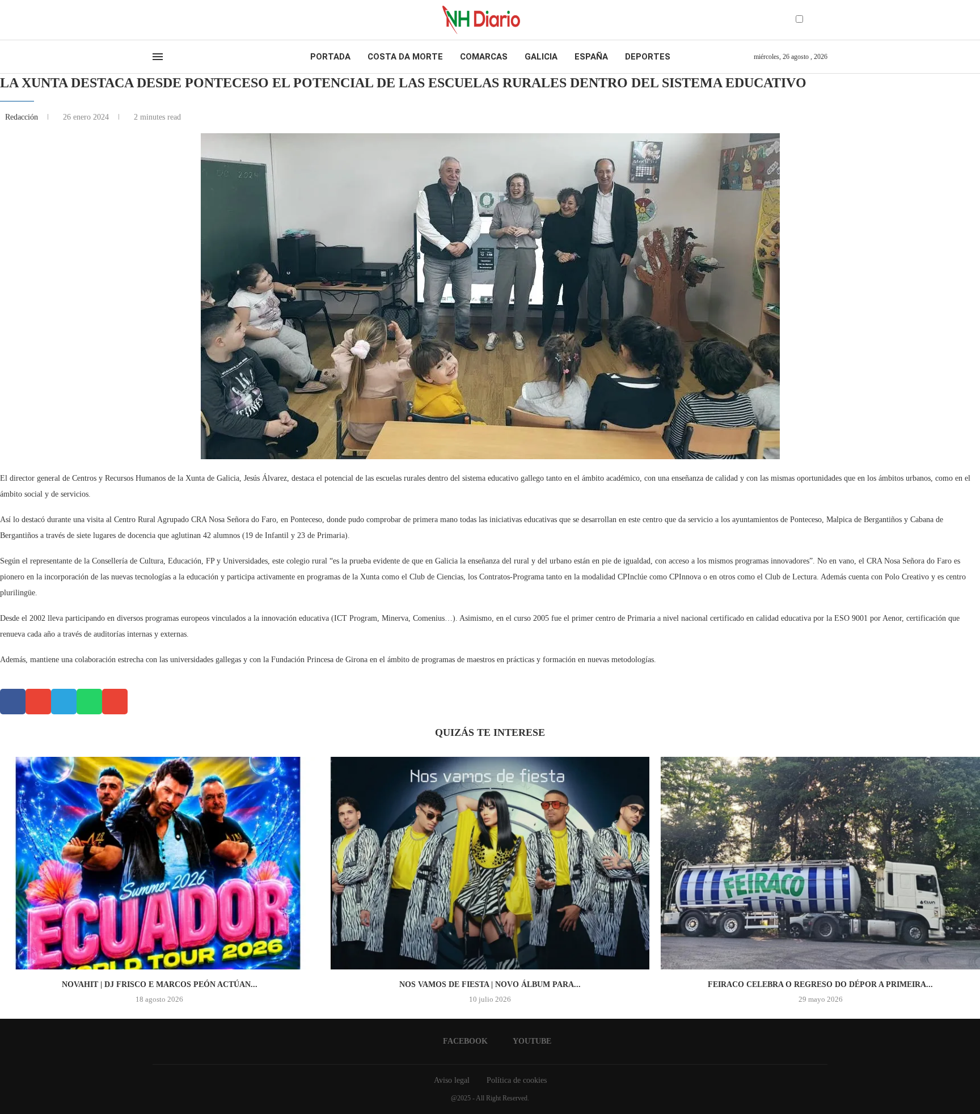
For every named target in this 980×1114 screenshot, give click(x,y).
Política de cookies (517, 1080)
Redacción (22, 117)
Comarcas (484, 57)
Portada (330, 57)
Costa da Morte (405, 57)
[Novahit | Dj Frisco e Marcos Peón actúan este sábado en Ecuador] (159, 863)
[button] (13, 701)
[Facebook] (156, 19)
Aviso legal (452, 1080)
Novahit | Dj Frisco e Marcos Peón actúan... (159, 984)
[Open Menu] (158, 57)
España (591, 57)
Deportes (647, 57)
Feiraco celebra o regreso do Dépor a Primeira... (820, 984)
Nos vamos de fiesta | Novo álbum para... (490, 984)
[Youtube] (166, 19)
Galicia (541, 57)
